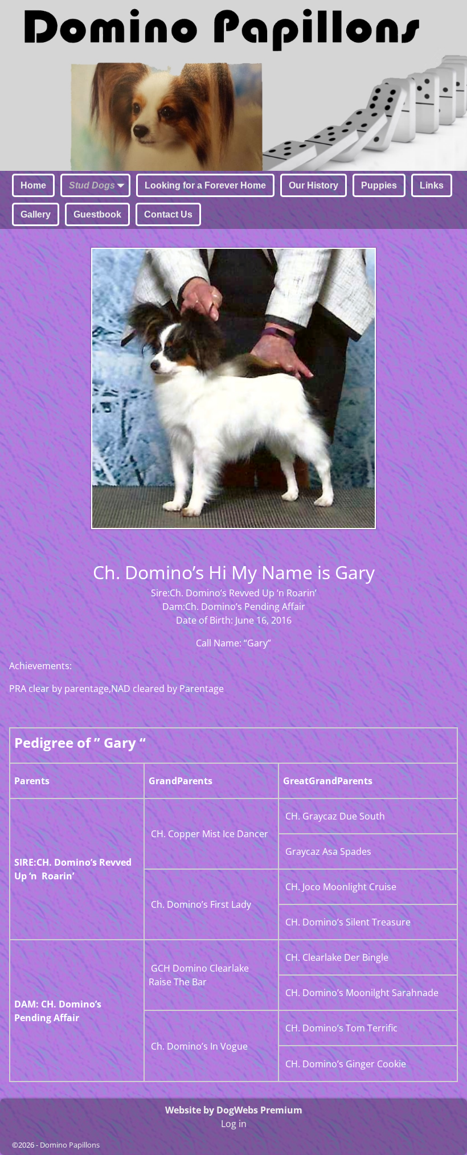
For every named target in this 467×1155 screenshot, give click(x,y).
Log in (234, 1123)
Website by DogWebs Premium (233, 1110)
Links (432, 185)
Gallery (36, 214)
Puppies (379, 185)
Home (33, 185)
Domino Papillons (70, 1145)
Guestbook (97, 214)
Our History (313, 185)
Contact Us (168, 214)
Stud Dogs (92, 185)
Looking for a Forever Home (205, 185)
